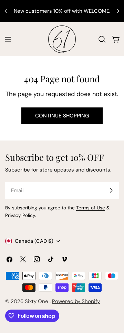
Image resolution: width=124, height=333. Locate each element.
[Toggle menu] (8, 39)
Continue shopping (62, 115)
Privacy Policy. (20, 215)
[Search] (102, 39)
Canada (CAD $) (34, 241)
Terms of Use (90, 208)
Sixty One (37, 301)
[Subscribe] (111, 190)
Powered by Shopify (76, 301)
